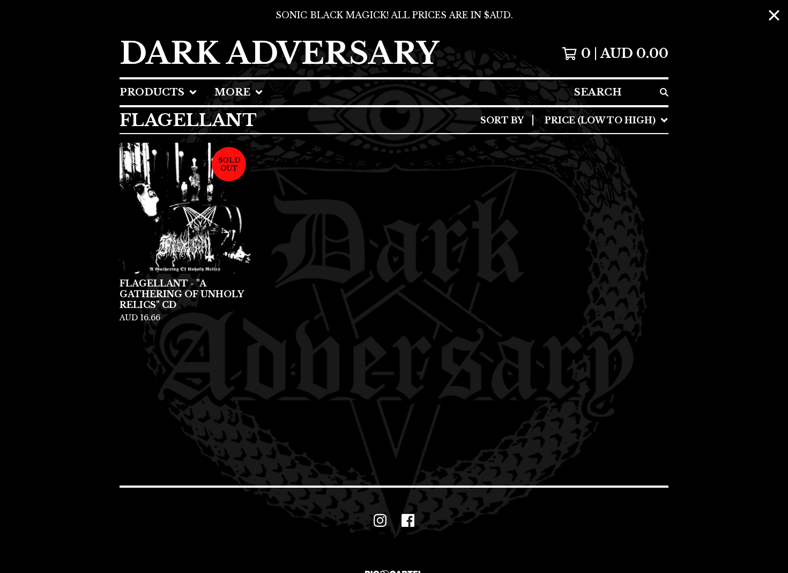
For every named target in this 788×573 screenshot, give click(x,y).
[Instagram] (380, 520)
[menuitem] (158, 92)
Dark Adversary (279, 54)
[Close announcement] (774, 15)
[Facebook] (408, 520)
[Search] (664, 92)
